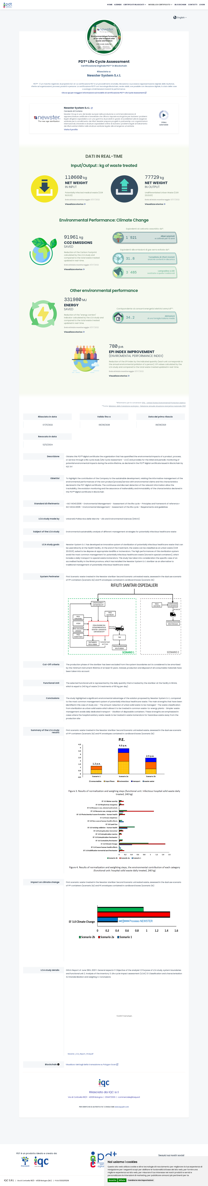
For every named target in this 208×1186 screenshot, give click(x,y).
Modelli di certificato (159, 4)
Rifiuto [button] (122, 1180)
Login (202, 4)
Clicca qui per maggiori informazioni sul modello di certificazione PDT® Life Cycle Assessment (103, 93)
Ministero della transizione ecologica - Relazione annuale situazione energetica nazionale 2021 (147, 406)
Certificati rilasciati (133, 4)
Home (109, 4)
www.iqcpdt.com (122, 1107)
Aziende (117, 4)
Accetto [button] (112, 1180)
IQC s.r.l (114, 1092)
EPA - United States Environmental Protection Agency (164, 403)
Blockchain (180, 4)
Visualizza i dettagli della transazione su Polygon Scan (91, 1064)
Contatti (192, 4)
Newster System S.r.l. (104, 75)
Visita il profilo (71, 129)
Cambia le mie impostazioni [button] (140, 1180)
